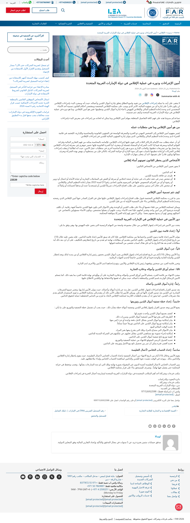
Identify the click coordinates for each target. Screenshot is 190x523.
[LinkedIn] (37, 476)
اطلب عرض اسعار (17, 10)
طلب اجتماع (44, 10)
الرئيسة (178, 23)
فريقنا (174, 484)
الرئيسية (173, 476)
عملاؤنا (174, 488)
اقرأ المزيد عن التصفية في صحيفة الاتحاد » (28, 37)
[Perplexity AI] (140, 95)
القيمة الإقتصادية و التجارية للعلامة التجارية (157, 410)
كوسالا (158, 436)
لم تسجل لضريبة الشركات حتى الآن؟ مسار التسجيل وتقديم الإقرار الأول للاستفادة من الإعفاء (29, 68)
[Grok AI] (146, 95)
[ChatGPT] (157, 95)
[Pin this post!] (159, 427)
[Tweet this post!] (169, 427)
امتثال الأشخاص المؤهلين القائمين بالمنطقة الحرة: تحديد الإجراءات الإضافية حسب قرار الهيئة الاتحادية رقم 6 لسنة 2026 (29, 103)
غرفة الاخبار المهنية (141, 487)
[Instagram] (44, 476)
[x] (51, 476)
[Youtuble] (22, 476)
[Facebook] (59, 476)
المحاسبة (147, 23)
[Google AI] (152, 95)
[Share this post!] (173, 427)
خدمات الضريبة (130, 23)
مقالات (174, 492)
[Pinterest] (30, 476)
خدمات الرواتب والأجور (139, 495)
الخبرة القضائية (65, 23)
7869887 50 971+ (95, 486)
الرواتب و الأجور (105, 23)
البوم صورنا (144, 491)
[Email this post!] (150, 427)
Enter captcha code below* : (25, 178)
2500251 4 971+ (100, 489)
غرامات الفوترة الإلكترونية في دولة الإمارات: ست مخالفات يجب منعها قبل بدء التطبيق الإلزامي (29, 115)
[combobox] (40, 145)
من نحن (173, 480)
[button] (63, 10)
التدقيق (166, 23)
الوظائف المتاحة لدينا (140, 483)
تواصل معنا (172, 496)
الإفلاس (174, 406)
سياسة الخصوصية (123, 518)
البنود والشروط (106, 518)
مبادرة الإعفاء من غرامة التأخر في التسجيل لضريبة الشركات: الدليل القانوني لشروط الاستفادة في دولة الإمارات (29, 90)
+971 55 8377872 (88, 482)
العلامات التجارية (39, 23)
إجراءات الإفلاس (149, 103)
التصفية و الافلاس (85, 23)
